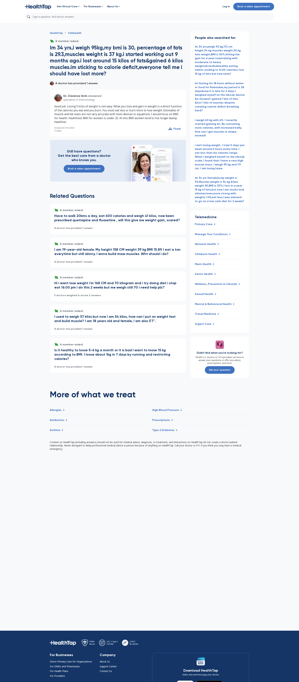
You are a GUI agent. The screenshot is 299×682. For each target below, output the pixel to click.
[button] (38, 6)
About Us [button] (105, 661)
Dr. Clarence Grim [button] (75, 96)
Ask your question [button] (219, 369)
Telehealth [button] (74, 33)
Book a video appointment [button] (253, 6)
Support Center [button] (108, 666)
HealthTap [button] (56, 33)
